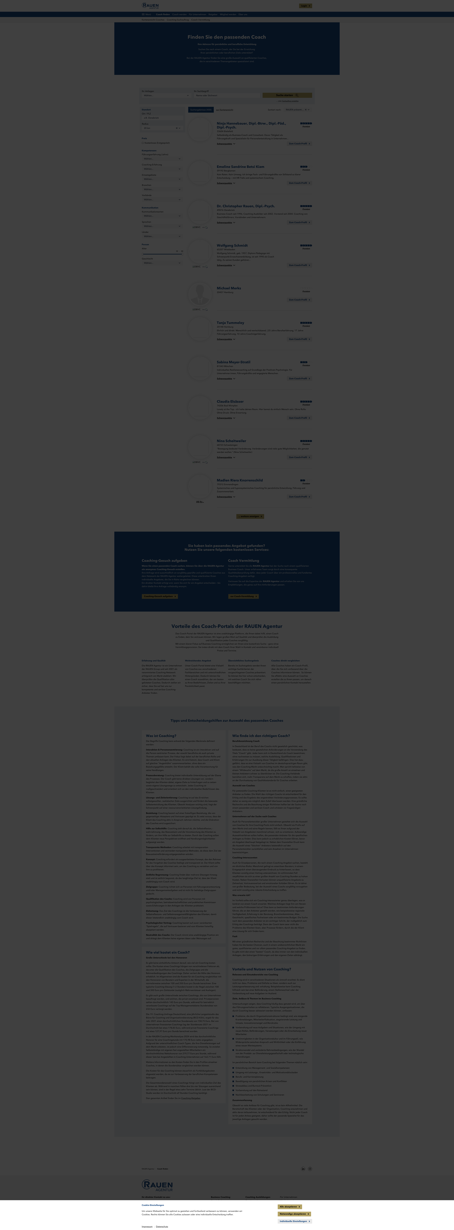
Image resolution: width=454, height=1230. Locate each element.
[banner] (227, 615)
